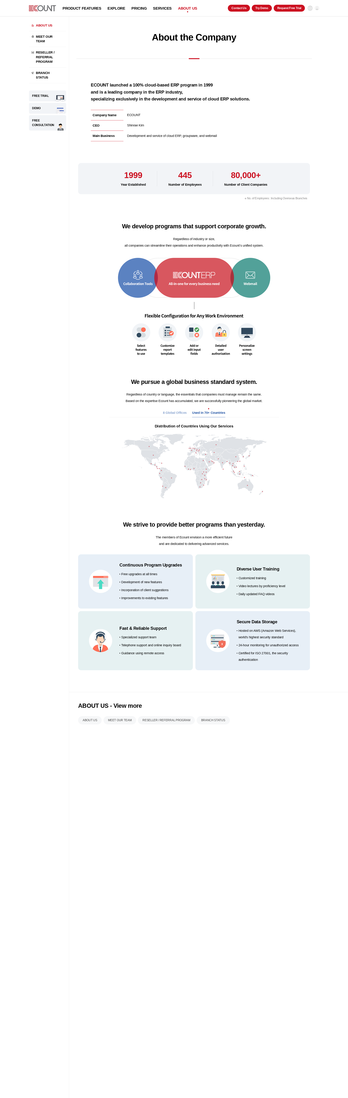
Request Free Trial (289, 8)
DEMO (36, 108)
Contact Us (238, 8)
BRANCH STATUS (43, 75)
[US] (42, 8)
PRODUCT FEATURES (82, 8)
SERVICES (162, 8)
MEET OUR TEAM (44, 39)
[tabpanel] (194, 459)
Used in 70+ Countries (208, 413)
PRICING (139, 8)
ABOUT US (187, 8)
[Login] (317, 8)
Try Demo (261, 8)
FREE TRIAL (40, 96)
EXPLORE (116, 8)
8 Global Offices (175, 413)
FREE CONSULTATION (43, 123)
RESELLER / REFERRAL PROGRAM (45, 57)
